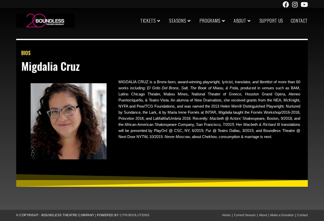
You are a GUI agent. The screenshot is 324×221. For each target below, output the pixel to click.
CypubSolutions (135, 215)
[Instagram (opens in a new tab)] (295, 4)
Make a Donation (282, 215)
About (263, 215)
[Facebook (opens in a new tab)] (286, 4)
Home (226, 215)
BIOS (26, 53)
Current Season (245, 215)
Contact (302, 215)
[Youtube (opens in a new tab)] (303, 4)
